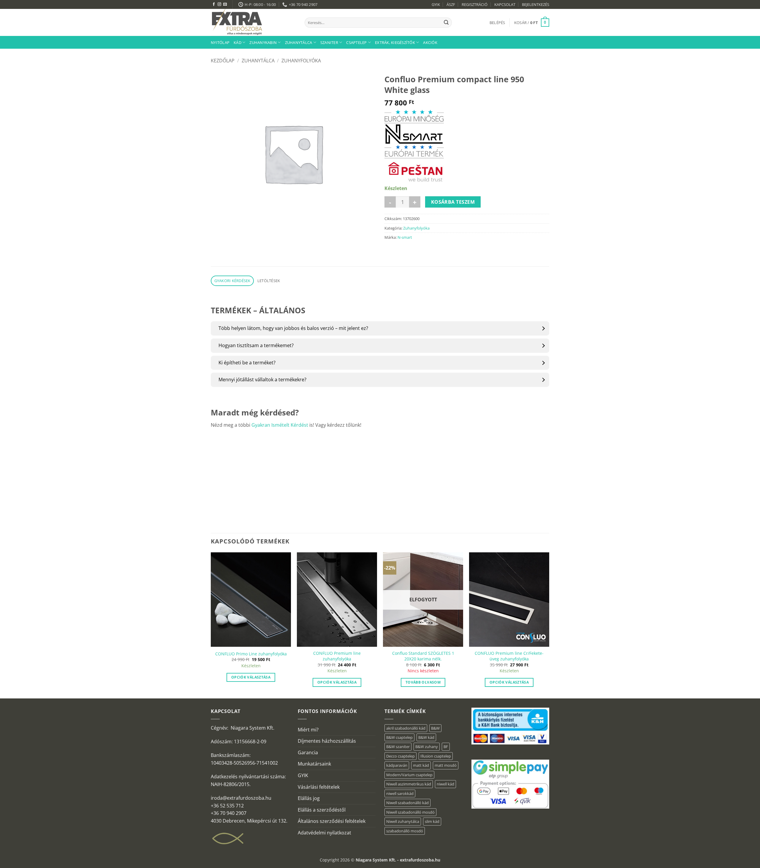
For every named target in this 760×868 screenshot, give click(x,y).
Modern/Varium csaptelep (409, 774)
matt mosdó (446, 765)
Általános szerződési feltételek (331, 821)
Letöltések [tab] (268, 280)
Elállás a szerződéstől (322, 810)
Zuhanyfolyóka (301, 60)
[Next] (548, 625)
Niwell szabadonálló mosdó (410, 812)
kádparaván (396, 765)
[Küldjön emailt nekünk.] (225, 4)
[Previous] (211, 625)
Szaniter (329, 42)
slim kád (432, 821)
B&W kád (426, 737)
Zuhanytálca (298, 42)
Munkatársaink (314, 764)
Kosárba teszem (453, 202)
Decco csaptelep (400, 756)
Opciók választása (250, 677)
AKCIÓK (430, 42)
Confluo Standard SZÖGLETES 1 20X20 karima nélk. (423, 656)
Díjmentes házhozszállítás (327, 741)
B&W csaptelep (399, 737)
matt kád (421, 765)
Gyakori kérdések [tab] (232, 280)
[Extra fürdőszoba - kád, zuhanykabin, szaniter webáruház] (253, 22)
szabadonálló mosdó (404, 831)
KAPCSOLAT (504, 4)
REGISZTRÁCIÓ (474, 4)
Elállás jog (309, 798)
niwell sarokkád (400, 793)
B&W (435, 728)
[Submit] (446, 23)
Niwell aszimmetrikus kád (408, 784)
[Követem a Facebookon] (214, 4)
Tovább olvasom (423, 682)
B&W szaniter (398, 746)
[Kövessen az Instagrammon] (219, 4)
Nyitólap (220, 42)
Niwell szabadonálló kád (407, 802)
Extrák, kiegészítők (395, 42)
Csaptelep (356, 42)
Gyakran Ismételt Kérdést (279, 425)
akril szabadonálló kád (405, 728)
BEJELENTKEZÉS (535, 4)
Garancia (308, 752)
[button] (497, 23)
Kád (237, 42)
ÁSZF (450, 4)
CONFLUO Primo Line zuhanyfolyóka (251, 654)
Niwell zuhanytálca (402, 821)
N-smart (405, 237)
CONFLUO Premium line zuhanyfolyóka (337, 656)
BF (446, 746)
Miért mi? (308, 729)
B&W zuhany (426, 746)
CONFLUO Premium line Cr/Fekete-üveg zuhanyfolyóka (509, 656)
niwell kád (445, 784)
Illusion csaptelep (435, 756)
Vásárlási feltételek (319, 787)
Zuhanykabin (263, 42)
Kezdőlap (223, 60)
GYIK (436, 4)
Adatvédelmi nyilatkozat (324, 832)
